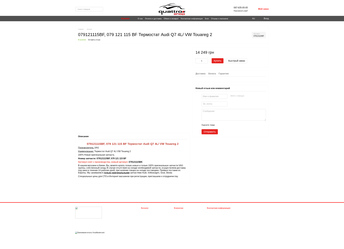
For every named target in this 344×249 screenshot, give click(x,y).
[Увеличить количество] (206, 60)
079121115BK (136, 162)
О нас (140, 18)
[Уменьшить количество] (197, 60)
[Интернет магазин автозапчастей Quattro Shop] (88, 213)
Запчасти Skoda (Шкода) (151, 218)
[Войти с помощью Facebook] (247, 96)
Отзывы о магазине (219, 18)
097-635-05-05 (241, 7)
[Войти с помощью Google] (251, 96)
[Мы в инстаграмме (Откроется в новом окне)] (76, 18)
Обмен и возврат (171, 18)
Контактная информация (192, 18)
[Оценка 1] (219, 125)
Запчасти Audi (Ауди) (149, 212)
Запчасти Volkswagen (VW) (152, 215)
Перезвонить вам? (241, 11)
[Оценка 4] (232, 125)
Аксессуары (146, 225)
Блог (207, 18)
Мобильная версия (85, 237)
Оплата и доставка (153, 18)
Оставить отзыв (94, 40)
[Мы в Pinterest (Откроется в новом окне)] (79, 18)
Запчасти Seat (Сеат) (149, 222)
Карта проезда (245, 224)
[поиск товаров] (101, 9)
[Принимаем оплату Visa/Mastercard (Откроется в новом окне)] (89, 233)
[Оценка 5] (236, 125)
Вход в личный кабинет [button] (183, 212)
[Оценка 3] (228, 125)
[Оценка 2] (223, 125)
